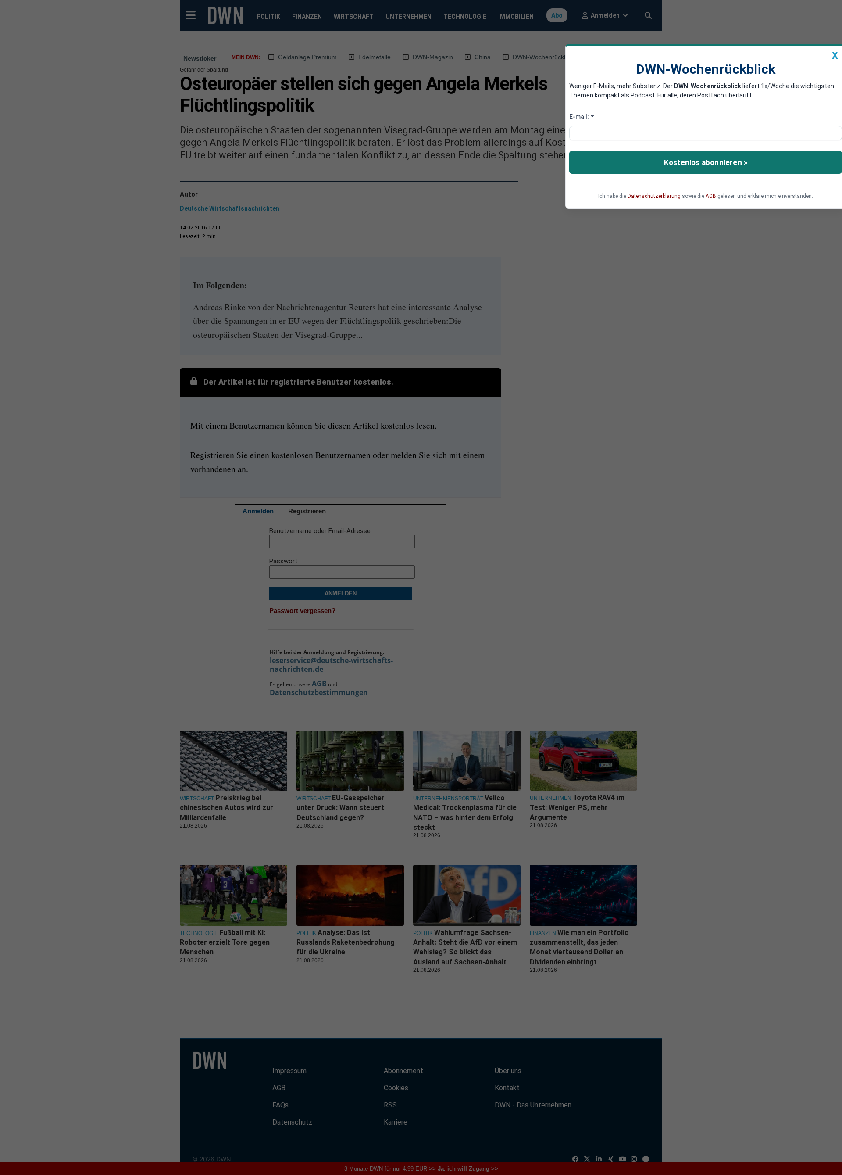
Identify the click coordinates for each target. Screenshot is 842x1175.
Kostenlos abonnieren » (705, 162)
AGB (711, 196)
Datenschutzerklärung (654, 196)
